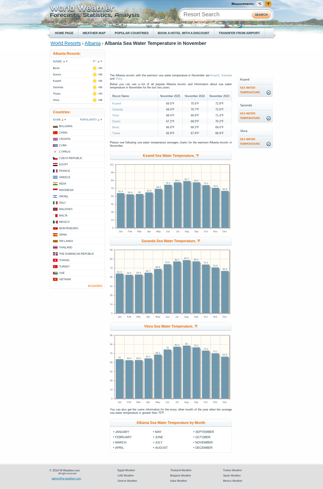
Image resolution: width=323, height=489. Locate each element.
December (203, 447)
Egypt (63, 164)
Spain (63, 234)
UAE (62, 273)
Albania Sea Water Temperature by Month (170, 423)
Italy (62, 202)
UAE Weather (126, 475)
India (62, 183)
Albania (93, 43)
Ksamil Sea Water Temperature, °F (171, 156)
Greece (64, 177)
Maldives (66, 209)
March (120, 442)
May (158, 432)
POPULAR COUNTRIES (132, 33)
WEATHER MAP (94, 33)
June (159, 437)
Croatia (65, 139)
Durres (116, 121)
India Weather (178, 480)
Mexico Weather (232, 480)
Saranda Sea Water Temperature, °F (171, 241)
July (158, 442)
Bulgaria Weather (180, 475)
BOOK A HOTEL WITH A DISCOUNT (183, 33)
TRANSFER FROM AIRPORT (239, 33)
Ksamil (214, 75)
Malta (63, 215)
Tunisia (64, 260)
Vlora (118, 78)
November (204, 442)
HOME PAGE (64, 33)
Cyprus (64, 151)
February (123, 437)
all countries (95, 285)
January (122, 432)
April (119, 447)
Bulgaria (66, 126)
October (202, 437)
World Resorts (66, 43)
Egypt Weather (126, 470)
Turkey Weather (232, 470)
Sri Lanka (66, 241)
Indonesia (66, 190)
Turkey (64, 266)
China (63, 132)
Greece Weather (127, 480)
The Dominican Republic (76, 253)
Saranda (226, 75)
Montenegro (68, 228)
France (64, 170)
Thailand (65, 247)
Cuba (63, 145)
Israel (64, 196)
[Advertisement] (192, 59)
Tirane (116, 133)
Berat (115, 127)
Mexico (64, 221)
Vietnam (65, 279)
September (204, 432)
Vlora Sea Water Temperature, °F (171, 326)
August (161, 447)
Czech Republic (70, 158)
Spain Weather (232, 475)
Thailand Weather (181, 470)
